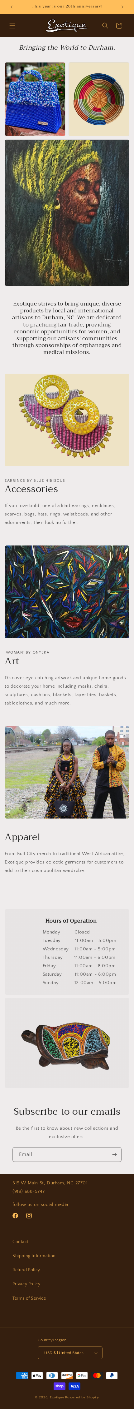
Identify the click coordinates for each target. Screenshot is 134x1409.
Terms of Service (29, 1298)
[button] (12, 25)
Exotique (57, 1397)
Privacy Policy (26, 1284)
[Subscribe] (114, 1154)
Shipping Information (34, 1255)
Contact (20, 1241)
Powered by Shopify (82, 1397)
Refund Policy (26, 1269)
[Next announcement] (122, 7)
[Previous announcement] (11, 7)
